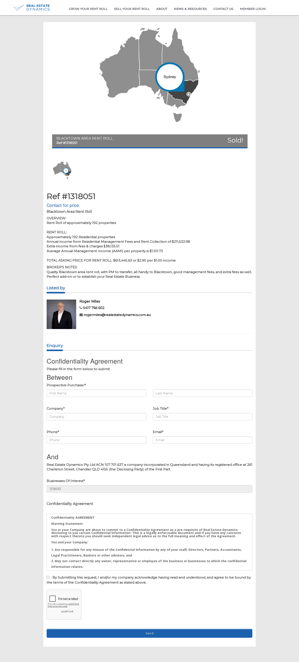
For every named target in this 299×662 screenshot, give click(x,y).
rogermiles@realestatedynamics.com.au (117, 315)
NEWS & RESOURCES (190, 8)
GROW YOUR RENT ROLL (88, 8)
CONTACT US (223, 8)
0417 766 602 (93, 308)
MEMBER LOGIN (253, 8)
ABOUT (161, 8)
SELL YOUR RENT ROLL (132, 8)
